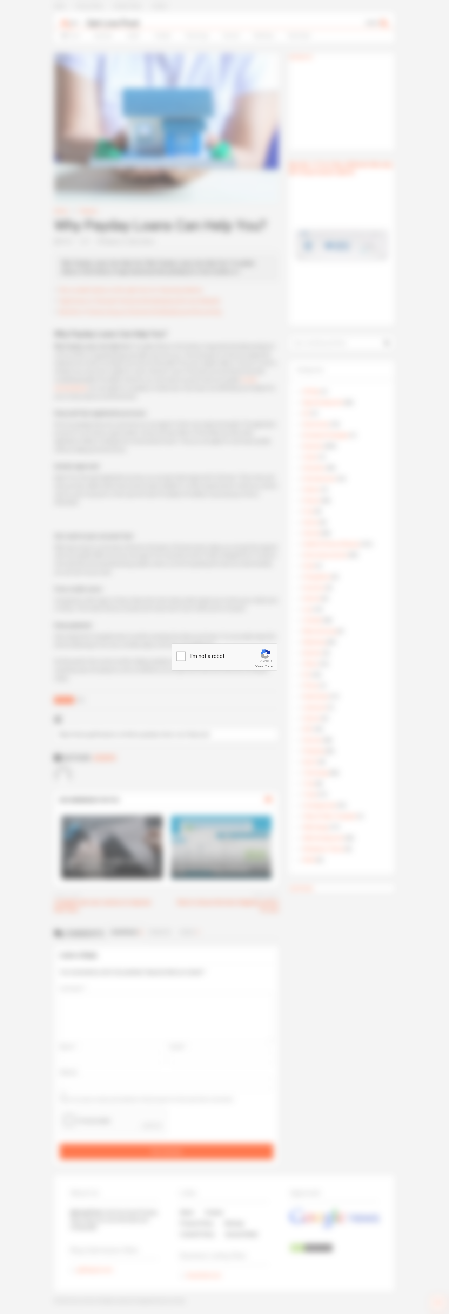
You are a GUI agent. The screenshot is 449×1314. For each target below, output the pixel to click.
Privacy (259, 666)
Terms (269, 666)
